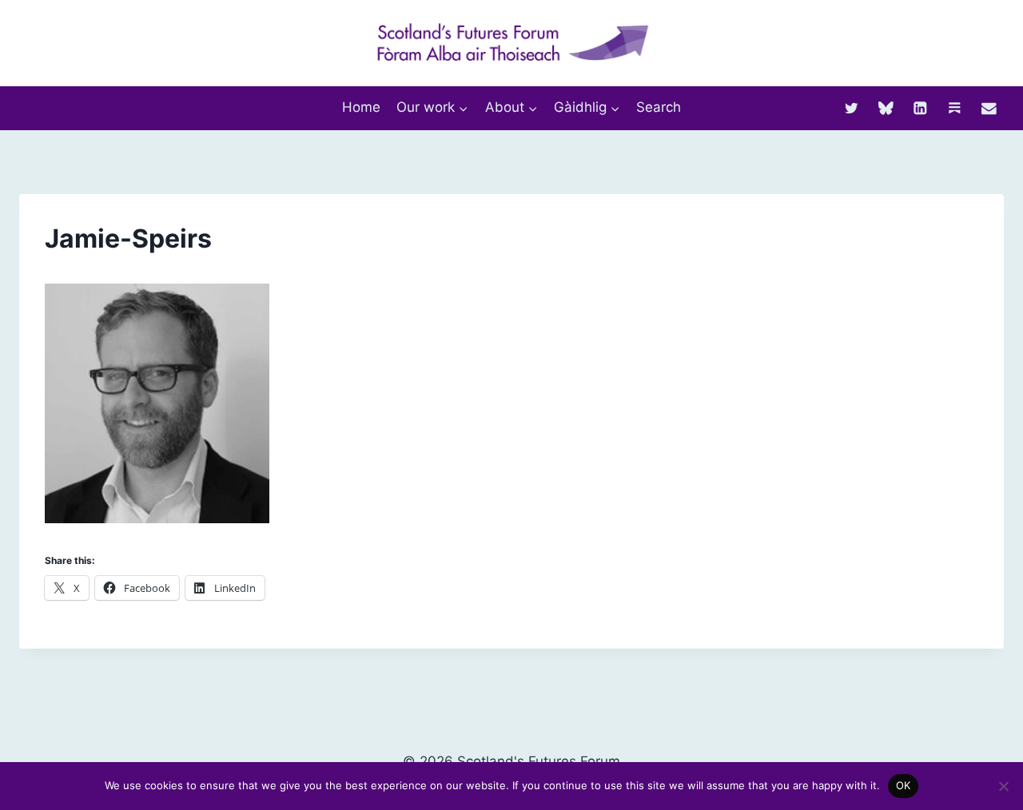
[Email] (989, 107)
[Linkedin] (920, 107)
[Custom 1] (954, 107)
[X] (851, 107)
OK (903, 785)
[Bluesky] (886, 107)
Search (658, 107)
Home (361, 107)
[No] (1003, 786)
